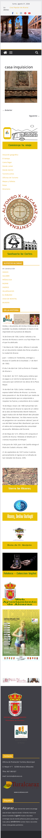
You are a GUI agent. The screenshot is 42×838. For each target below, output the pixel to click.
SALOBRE (6, 276)
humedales (10, 816)
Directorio (6, 189)
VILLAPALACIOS (8, 291)
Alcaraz (8, 808)
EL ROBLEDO (7, 295)
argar (16, 809)
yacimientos (19, 825)
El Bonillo (26, 813)
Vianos (28, 822)
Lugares (17, 815)
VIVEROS (5, 287)
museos (23, 816)
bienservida (21, 809)
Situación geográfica (10, 155)
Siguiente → (34, 116)
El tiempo (6, 158)
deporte (14, 813)
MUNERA (5, 302)
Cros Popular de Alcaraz (19, 7)
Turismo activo (8, 174)
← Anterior (7, 110)
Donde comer (7, 166)
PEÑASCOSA (7, 280)
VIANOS (5, 272)
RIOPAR (5, 283)
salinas (8, 822)
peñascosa (23, 819)
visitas (4, 825)
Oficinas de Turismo (10, 177)
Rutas (4, 185)
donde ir (20, 813)
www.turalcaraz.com (21, 792)
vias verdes (33, 822)
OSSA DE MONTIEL (9, 299)
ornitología (5, 819)
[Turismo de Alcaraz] (21, 17)
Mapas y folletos (8, 181)
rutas (4, 822)
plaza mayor (34, 819)
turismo (23, 822)
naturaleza (29, 816)
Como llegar (7, 162)
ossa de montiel (14, 819)
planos (28, 819)
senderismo (15, 821)
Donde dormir (7, 170)
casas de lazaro (7, 813)
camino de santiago (31, 809)
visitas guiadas (11, 825)
